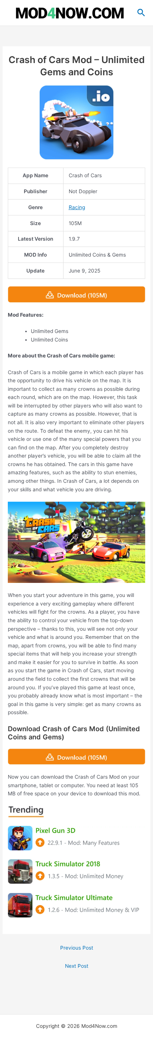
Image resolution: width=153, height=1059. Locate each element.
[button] (141, 13)
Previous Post (76, 948)
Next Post (76, 966)
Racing (77, 207)
